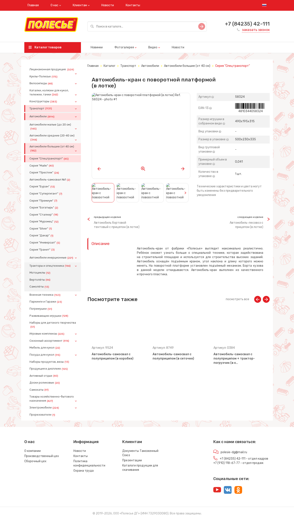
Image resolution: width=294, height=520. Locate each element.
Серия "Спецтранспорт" (49, 158)
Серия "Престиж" (44, 172)
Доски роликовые (44, 382)
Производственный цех (41, 456)
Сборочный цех (35, 461)
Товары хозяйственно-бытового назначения (51, 398)
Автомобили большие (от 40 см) (51, 148)
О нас (54, 5)
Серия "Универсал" (44, 242)
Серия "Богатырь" (43, 207)
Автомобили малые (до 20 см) (50, 126)
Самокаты (39, 390)
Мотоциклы (39, 272)
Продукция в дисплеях (48, 368)
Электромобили (44, 407)
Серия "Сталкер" (43, 214)
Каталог (109, 66)
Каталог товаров (48, 47)
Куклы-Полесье (43, 76)
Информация (86, 441)
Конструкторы (43, 101)
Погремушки (40, 308)
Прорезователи (42, 414)
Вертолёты (39, 279)
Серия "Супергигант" (45, 193)
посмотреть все (237, 299)
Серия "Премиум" (43, 200)
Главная (33, 5)
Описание (100, 243)
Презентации (132, 460)
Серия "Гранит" (42, 249)
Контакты (133, 5)
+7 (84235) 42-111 (247, 24)
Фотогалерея (124, 47)
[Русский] (264, 5)
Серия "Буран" (42, 186)
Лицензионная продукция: (51, 69)
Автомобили (41, 116)
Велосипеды (41, 83)
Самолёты (39, 286)
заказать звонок (256, 30)
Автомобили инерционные (51, 257)
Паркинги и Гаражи (45, 301)
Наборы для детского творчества (52, 324)
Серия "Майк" (41, 165)
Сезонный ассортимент (49, 341)
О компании (32, 451)
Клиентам (80, 5)
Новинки (97, 47)
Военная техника (44, 295)
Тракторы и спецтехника (50, 266)
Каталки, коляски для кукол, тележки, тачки (49, 92)
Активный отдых (43, 376)
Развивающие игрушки (48, 316)
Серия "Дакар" (41, 235)
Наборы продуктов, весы (49, 362)
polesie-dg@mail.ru (234, 452)
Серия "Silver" (40, 228)
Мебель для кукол (44, 347)
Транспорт (40, 108)
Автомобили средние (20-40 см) (51, 137)
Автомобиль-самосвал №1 (49, 179)
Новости (107, 5)
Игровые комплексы (46, 333)
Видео (152, 47)
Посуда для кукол (44, 354)
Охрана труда (83, 471)
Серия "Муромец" (44, 221)
